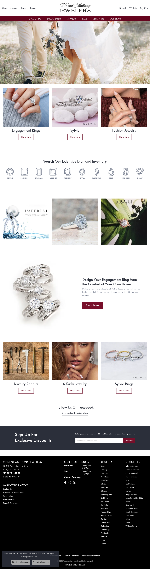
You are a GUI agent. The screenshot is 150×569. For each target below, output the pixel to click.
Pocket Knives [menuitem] (106, 515)
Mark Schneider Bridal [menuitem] (134, 498)
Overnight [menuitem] (130, 505)
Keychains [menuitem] (105, 501)
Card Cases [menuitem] (105, 522)
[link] (4, 8)
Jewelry (72, 18)
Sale (84, 18)
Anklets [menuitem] (104, 536)
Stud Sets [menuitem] (104, 508)
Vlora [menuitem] (128, 522)
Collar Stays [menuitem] (105, 526)
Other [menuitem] (103, 543)
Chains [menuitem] (103, 483)
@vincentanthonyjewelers (75, 413)
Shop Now (26, 137)
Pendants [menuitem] (104, 473)
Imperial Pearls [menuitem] (131, 476)
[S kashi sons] (124, 222)
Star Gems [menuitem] (130, 515)
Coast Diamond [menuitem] (132, 473)
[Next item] (141, 221)
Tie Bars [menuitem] (104, 519)
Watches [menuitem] (104, 487)
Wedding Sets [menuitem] (106, 494)
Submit (129, 440)
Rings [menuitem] (103, 466)
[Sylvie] (75, 107)
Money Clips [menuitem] (106, 512)
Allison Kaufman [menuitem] (132, 466)
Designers (98, 18)
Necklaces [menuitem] (105, 476)
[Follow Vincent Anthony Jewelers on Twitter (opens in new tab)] (74, 482)
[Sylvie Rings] (124, 361)
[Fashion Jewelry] (124, 107)
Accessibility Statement (91, 555)
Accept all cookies (41, 562)
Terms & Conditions (10, 503)
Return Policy (8, 496)
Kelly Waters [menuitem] (130, 487)
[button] (32, 8)
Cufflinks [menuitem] (104, 498)
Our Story (115, 18)
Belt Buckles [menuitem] (105, 533)
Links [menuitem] (103, 540)
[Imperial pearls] (26, 222)
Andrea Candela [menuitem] (132, 469)
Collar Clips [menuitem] (105, 529)
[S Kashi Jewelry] (75, 361)
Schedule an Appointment (13, 492)
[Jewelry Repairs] (26, 361)
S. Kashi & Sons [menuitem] (132, 508)
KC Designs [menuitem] (130, 483)
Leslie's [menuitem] (128, 490)
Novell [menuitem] (128, 501)
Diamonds (35, 18)
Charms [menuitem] (104, 490)
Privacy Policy (8, 499)
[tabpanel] (75, 52)
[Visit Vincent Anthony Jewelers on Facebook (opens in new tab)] (65, 482)
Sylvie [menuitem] (128, 519)
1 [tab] (75, 79)
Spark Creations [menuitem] (132, 512)
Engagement (54, 18)
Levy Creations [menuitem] (131, 494)
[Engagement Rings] (26, 107)
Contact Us (7, 489)
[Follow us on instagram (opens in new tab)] (69, 482)
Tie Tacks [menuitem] (104, 505)
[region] (75, 222)
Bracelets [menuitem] (104, 480)
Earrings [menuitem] (104, 469)
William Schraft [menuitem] (132, 526)
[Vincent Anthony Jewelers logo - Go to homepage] (74, 8)
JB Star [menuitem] (128, 480)
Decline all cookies (20, 562)
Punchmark (80, 565)
